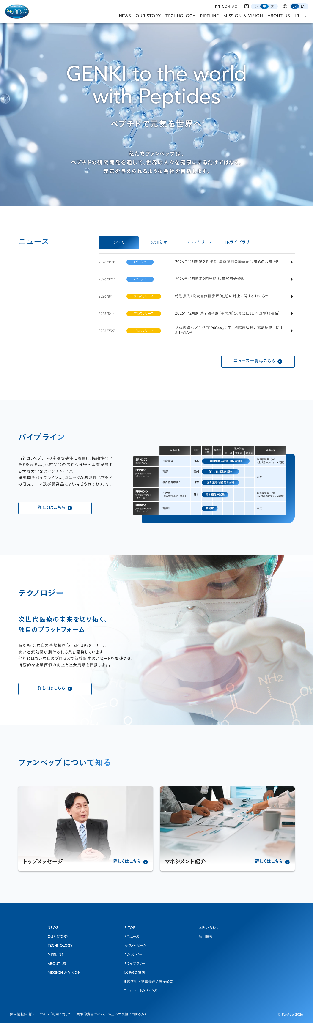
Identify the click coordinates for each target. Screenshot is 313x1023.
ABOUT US (279, 16)
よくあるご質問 (134, 973)
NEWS (125, 16)
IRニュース (131, 937)
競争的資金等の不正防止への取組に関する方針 (112, 1014)
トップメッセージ (134, 946)
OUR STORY (148, 16)
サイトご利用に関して (55, 1014)
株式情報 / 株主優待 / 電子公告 (148, 982)
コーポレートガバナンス (140, 991)
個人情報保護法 (22, 1014)
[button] (256, 6)
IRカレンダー (132, 955)
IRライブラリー (134, 964)
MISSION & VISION (243, 16)
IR (297, 16)
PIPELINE (209, 16)
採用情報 (206, 937)
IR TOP (129, 928)
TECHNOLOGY (180, 16)
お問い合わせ (209, 928)
